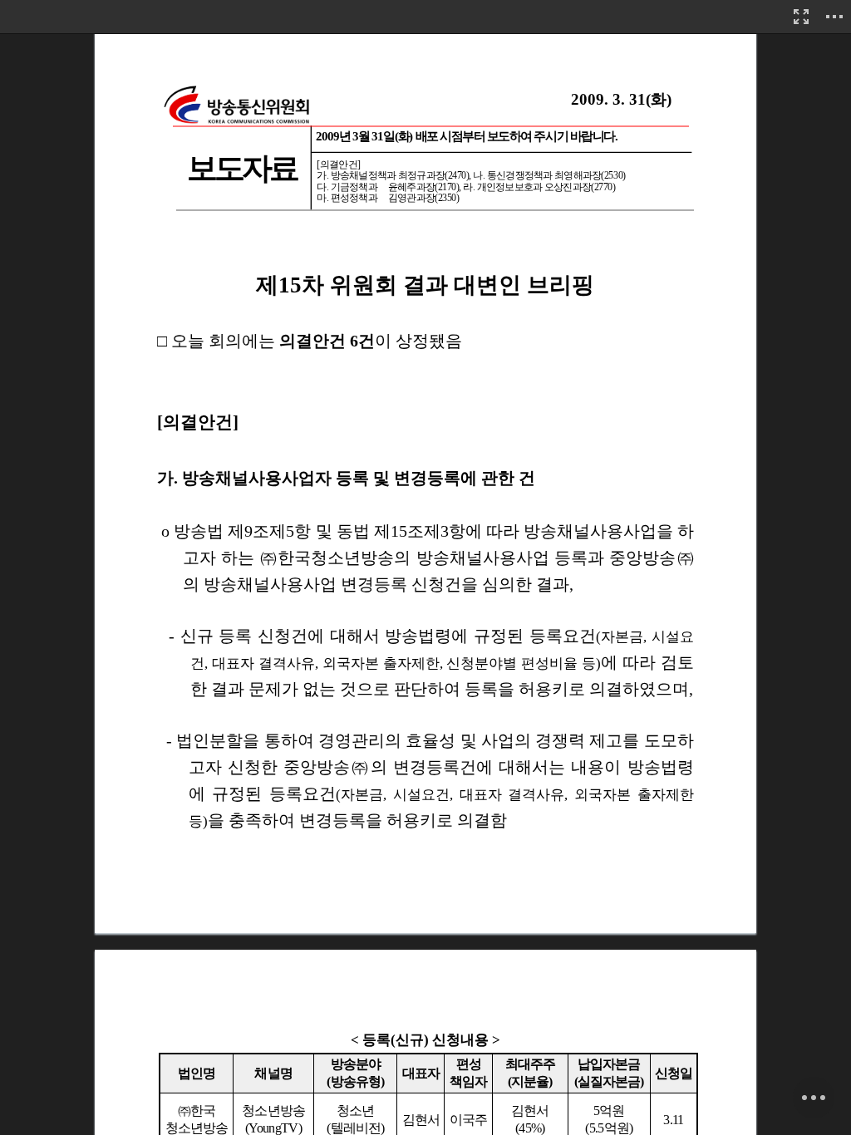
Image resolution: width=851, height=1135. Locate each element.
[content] (425, 567)
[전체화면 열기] (801, 16)
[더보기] (834, 16)
